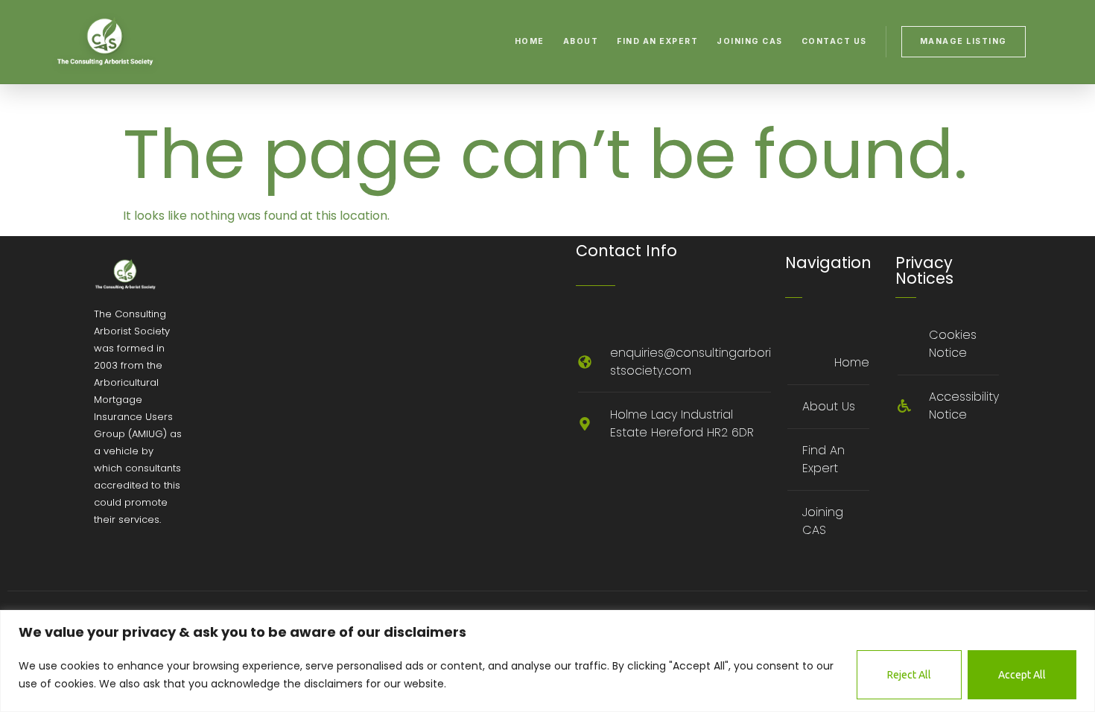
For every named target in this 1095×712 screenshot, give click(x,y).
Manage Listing (963, 41)
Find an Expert (657, 41)
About (581, 41)
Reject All (909, 675)
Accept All (1022, 675)
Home (530, 41)
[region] (547, 661)
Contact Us (834, 41)
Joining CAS (750, 41)
